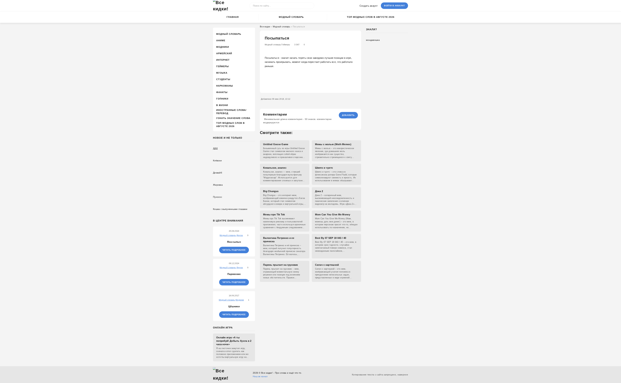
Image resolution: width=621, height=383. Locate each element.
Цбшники (234, 306)
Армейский (224, 53)
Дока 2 (319, 191)
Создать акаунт (369, 5)
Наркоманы (224, 85)
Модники (222, 47)
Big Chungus (270, 191)
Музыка (221, 73)
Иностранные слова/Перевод (231, 112)
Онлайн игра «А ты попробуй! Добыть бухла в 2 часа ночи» (233, 341)
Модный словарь (291, 17)
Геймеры (222, 66)
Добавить (348, 115)
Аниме (220, 40)
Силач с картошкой (327, 264)
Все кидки (265, 26)
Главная (233, 17)
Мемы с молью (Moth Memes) (333, 144)
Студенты (223, 79)
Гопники (222, 98)
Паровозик (234, 274)
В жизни (222, 105)
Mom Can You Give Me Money (332, 214)
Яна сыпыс (234, 241)
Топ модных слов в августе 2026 (370, 17)
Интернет (223, 60)
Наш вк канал (260, 376)
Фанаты (222, 92)
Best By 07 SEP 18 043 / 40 (330, 238)
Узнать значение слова (233, 118)
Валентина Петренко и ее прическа (278, 240)
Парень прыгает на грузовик (280, 264)
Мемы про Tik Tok (274, 214)
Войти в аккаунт (394, 6)
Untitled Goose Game (275, 144)
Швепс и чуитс (324, 167)
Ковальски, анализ (274, 167)
